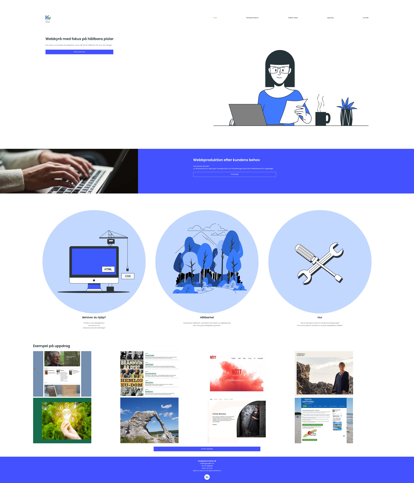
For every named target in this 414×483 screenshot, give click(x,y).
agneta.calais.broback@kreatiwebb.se (207, 470)
